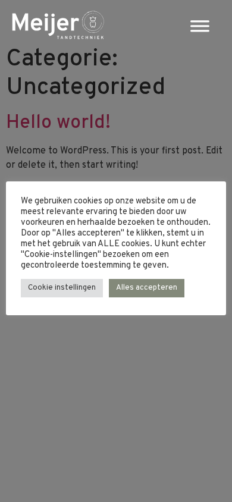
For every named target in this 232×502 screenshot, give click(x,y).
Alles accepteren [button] (146, 288)
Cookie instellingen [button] (62, 288)
